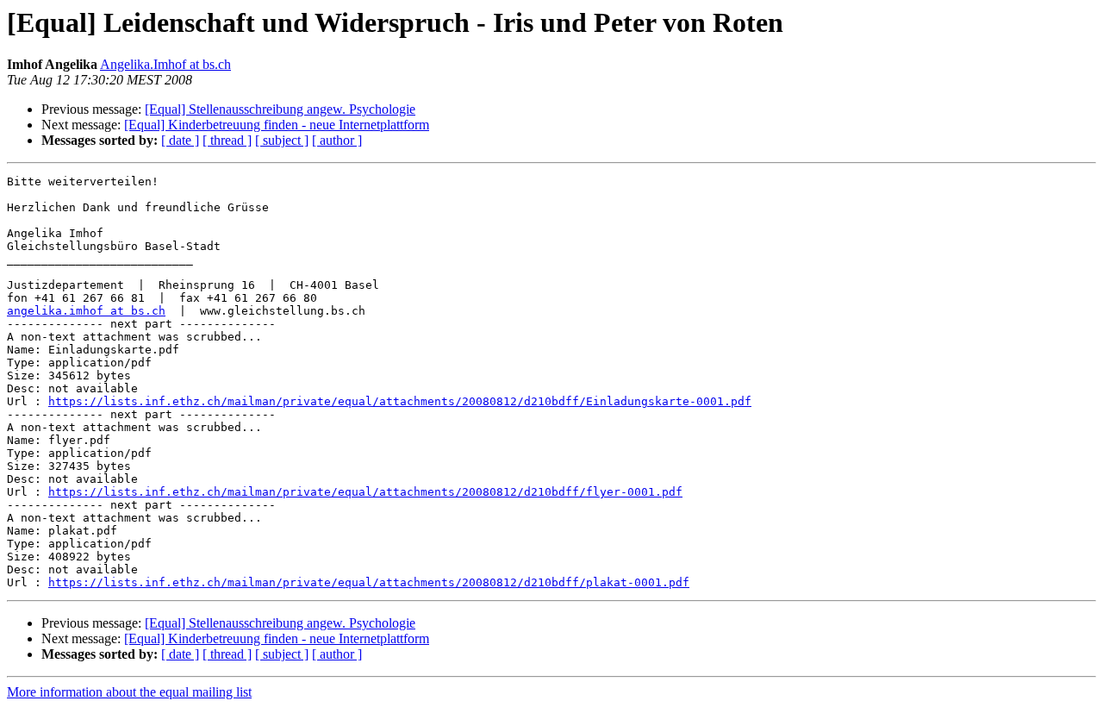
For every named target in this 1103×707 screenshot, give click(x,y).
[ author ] (337, 140)
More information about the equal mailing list (129, 692)
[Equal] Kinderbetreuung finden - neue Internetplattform (276, 124)
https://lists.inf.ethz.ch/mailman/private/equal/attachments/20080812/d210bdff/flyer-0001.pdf (365, 491)
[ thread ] (227, 140)
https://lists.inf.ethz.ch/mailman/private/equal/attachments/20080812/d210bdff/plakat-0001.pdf (368, 582)
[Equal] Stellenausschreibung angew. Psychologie (280, 109)
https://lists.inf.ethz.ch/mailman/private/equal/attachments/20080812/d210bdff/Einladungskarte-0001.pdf (399, 401)
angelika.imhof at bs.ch (86, 310)
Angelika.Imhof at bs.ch (165, 64)
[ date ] (180, 140)
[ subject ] (281, 140)
